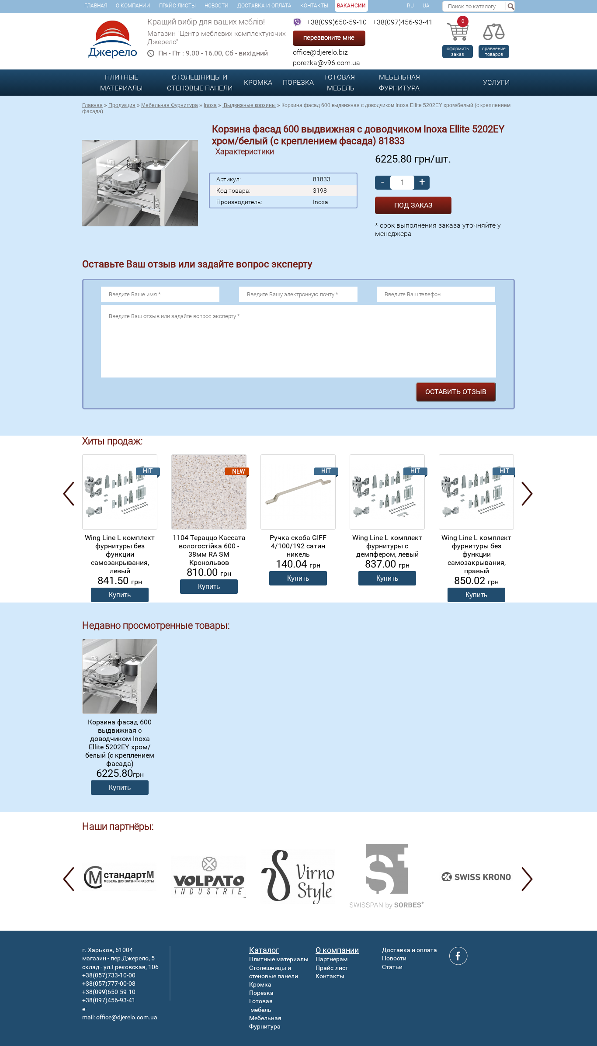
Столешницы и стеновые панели (200, 82)
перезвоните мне (328, 38)
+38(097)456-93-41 (403, 22)
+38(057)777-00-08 (108, 983)
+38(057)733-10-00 (108, 975)
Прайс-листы (177, 6)
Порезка (298, 82)
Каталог (264, 950)
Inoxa (210, 105)
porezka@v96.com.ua (326, 63)
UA (426, 6)
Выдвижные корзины (249, 105)
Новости (217, 6)
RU (410, 6)
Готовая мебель (339, 82)
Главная (95, 6)
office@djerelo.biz (320, 52)
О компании (133, 6)
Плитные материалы (121, 82)
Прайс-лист (332, 967)
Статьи (392, 966)
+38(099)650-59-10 (337, 22)
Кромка (258, 82)
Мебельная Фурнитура (399, 82)
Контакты (314, 6)
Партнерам (331, 959)
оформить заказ (458, 51)
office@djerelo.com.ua (126, 1017)
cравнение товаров (494, 51)
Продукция (121, 105)
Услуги (496, 82)
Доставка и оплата (264, 6)
